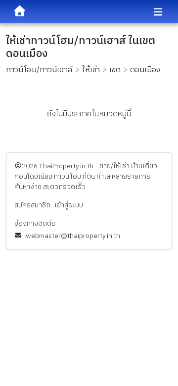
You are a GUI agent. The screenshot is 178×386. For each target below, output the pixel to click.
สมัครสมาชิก (32, 205)
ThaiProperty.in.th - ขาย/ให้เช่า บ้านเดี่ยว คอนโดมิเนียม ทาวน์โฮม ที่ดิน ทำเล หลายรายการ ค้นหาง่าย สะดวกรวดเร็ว (85, 176)
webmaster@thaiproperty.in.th (73, 235)
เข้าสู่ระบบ (68, 205)
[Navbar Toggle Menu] (158, 12)
